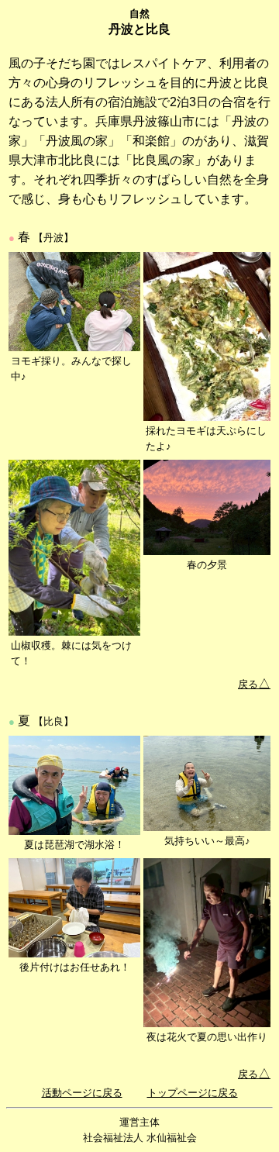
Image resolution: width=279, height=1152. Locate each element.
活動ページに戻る (82, 1093)
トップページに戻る (192, 1093)
